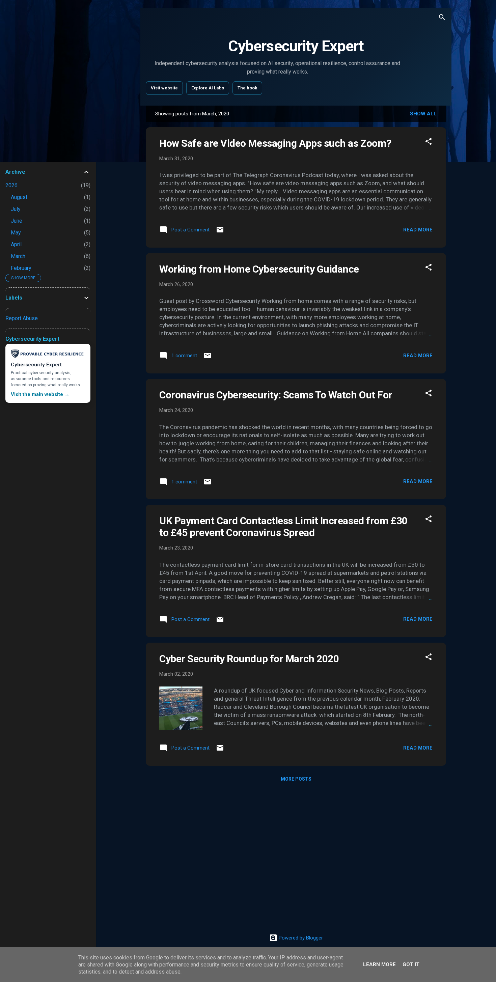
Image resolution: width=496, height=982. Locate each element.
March (18, 256)
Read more (418, 230)
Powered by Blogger (300, 938)
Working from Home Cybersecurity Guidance (259, 269)
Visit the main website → (40, 394)
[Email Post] (220, 232)
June (16, 221)
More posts (296, 779)
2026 (11, 185)
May (16, 232)
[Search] (442, 18)
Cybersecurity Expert (296, 46)
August (19, 197)
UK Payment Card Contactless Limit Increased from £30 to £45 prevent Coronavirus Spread (283, 526)
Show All (423, 114)
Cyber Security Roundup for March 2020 (249, 659)
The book (247, 87)
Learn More (379, 964)
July (16, 209)
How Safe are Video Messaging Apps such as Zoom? (275, 143)
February (21, 268)
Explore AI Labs (207, 87)
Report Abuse (21, 318)
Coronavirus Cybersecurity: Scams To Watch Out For (275, 395)
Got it (411, 964)
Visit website (164, 87)
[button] (428, 142)
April (16, 244)
